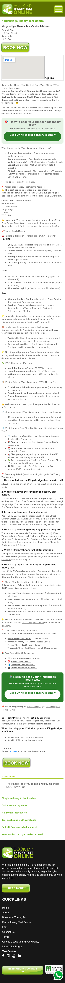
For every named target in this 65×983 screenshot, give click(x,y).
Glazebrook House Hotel (18, 344)
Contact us (6, 560)
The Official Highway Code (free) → (26, 658)
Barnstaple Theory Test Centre (21, 642)
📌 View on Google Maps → (13, 231)
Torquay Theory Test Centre (20, 645)
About (5, 912)
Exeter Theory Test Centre (19, 639)
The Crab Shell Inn (16, 338)
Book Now (15, 47)
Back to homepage (35, 707)
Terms (5, 937)
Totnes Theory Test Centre (19, 599)
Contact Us (8, 932)
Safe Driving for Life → (21, 661)
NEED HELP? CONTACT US (22, 970)
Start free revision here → (39, 577)
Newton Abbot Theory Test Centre (22, 605)
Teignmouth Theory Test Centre (21, 648)
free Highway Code (40, 442)
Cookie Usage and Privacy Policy (20, 941)
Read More (16, 888)
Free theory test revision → (23, 665)
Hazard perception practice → (24, 668)
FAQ (4, 927)
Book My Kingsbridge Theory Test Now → (32, 136)
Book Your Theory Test (14, 917)
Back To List (9, 776)
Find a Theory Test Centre (33, 623)
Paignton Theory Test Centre (20, 611)
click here (13, 751)
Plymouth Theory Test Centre (20, 593)
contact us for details (25, 182)
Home (5, 907)
